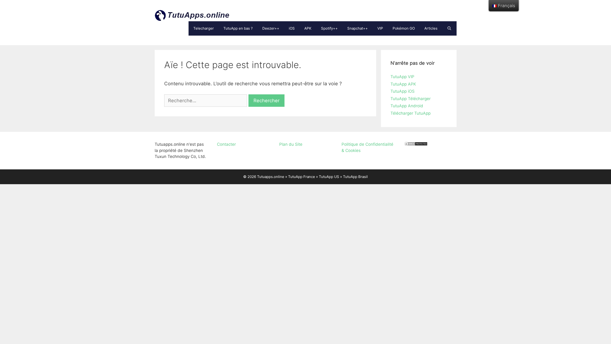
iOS (292, 28)
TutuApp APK (403, 84)
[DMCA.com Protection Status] (416, 144)
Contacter (226, 144)
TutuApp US (329, 176)
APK (307, 28)
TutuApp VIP (402, 76)
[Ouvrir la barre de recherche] (449, 28)
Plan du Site (290, 144)
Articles (430, 28)
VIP (380, 28)
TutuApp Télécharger (410, 98)
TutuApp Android (406, 105)
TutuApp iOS (402, 91)
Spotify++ (329, 28)
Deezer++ (270, 28)
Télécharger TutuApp (410, 113)
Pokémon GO (404, 28)
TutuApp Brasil (355, 176)
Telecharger (203, 28)
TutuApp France (301, 176)
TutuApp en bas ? (238, 28)
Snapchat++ (357, 28)
